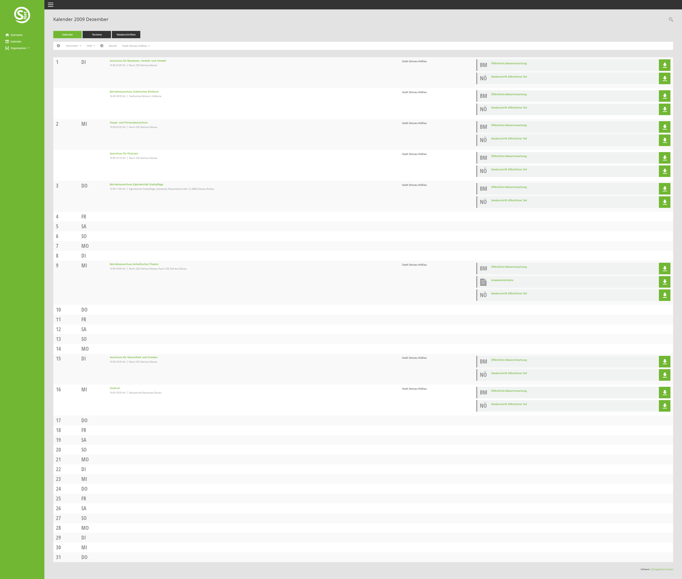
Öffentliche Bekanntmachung (509, 63)
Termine (97, 34)
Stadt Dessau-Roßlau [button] (135, 45)
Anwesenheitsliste (502, 280)
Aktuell (113, 45)
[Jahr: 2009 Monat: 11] (58, 46)
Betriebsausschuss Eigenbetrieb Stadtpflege (136, 184)
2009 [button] (89, 45)
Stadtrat (115, 388)
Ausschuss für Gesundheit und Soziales (133, 357)
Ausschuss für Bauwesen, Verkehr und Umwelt (138, 60)
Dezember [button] (72, 45)
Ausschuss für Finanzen (124, 153)
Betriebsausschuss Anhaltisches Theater (134, 264)
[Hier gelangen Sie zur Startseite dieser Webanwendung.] (22, 15)
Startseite (17, 35)
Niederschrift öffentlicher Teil (509, 76)
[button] (22, 48)
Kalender (16, 41)
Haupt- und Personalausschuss (129, 122)
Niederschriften (126, 34)
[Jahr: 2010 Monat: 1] (102, 46)
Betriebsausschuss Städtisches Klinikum (134, 91)
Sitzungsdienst (662, 569)
